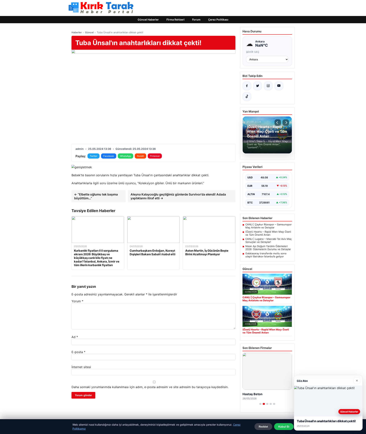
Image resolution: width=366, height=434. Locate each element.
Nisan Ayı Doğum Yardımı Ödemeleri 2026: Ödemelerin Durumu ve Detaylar (268, 248)
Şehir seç (253, 51)
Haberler (76, 32)
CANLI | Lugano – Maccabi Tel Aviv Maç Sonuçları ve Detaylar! (268, 240)
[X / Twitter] (257, 85)
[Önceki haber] (277, 122)
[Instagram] (268, 85)
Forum (196, 19)
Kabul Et (283, 426)
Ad (74, 337)
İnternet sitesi (81, 367)
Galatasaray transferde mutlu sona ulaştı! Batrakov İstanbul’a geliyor (265, 255)
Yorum (77, 301)
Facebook (108, 156)
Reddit (140, 156)
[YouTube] (278, 85)
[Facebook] (246, 85)
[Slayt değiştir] (260, 404)
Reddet (263, 426)
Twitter (93, 156)
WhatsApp (125, 156)
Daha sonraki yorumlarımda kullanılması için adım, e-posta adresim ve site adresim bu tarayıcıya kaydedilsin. (149, 387)
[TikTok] (246, 96)
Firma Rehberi (175, 19)
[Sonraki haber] (286, 122)
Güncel (89, 32)
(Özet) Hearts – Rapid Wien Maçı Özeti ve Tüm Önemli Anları (268, 233)
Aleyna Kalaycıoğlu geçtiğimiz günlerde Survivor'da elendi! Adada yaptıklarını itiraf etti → (178, 196)
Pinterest (155, 156)
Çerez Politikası (218, 19)
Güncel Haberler (148, 19)
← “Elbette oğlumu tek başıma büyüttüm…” (96, 196)
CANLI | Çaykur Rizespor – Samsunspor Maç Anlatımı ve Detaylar (268, 226)
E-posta (78, 352)
